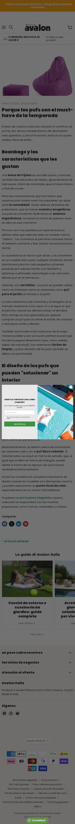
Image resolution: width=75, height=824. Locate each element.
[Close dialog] (70, 387)
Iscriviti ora (19, 424)
